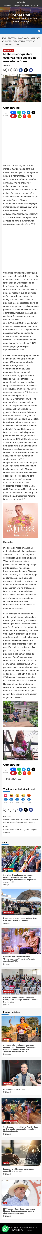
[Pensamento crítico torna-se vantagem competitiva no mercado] (21, 1153)
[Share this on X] (33, 112)
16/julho (7, 885)
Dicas (6, 1163)
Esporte (7, 1039)
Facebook (7, 5)
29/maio (7, 923)
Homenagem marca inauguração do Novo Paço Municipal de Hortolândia (20, 919)
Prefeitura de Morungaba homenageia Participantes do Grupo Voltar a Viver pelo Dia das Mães (20, 999)
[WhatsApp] (19, 112)
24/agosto (8, 1054)
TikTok (32, 5)
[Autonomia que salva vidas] (21, 1073)
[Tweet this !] (24, 112)
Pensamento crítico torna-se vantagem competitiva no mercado (18, 1170)
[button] (4, 31)
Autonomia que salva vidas (14, 1089)
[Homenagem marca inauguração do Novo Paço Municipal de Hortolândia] (21, 902)
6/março (7, 65)
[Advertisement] (21, 141)
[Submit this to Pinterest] (13, 116)
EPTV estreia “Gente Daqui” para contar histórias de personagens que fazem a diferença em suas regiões (19, 1211)
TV (5, 1203)
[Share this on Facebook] (13, 112)
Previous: (20, 819)
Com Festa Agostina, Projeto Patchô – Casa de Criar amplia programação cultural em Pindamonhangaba (20, 1129)
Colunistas (7, 1083)
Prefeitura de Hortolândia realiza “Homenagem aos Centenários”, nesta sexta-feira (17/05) (19, 958)
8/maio (7, 1005)
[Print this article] (20, 116)
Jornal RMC (21, 15)
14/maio (7, 964)
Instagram (17, 5)
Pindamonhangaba (10, 1121)
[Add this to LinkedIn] (28, 112)
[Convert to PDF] (24, 116)
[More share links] (29, 116)
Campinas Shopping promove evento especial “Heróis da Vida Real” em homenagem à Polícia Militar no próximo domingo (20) (19, 878)
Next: (20, 829)
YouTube (25, 5)
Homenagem (8, 50)
